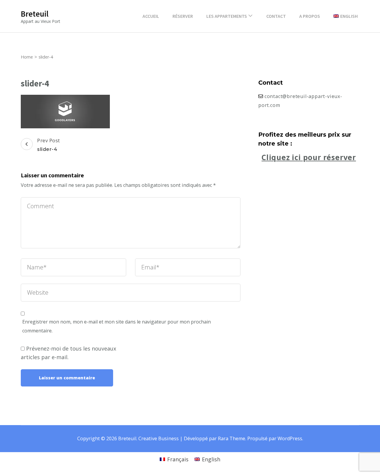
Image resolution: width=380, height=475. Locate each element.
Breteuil (34, 14)
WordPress (290, 438)
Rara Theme (231, 438)
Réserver (182, 16)
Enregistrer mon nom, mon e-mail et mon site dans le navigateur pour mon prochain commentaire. (116, 326)
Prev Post (48, 144)
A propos (309, 16)
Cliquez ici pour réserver (309, 157)
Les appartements (226, 16)
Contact (276, 16)
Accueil (150, 16)
